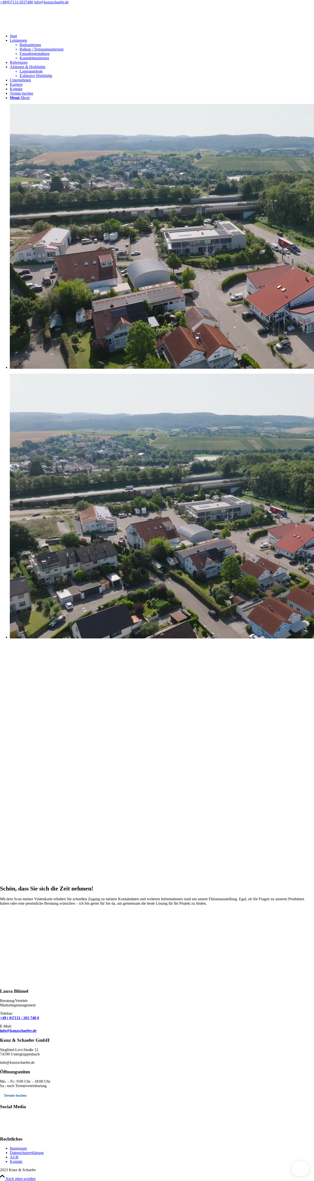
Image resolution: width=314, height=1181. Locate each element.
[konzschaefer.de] (37, 27)
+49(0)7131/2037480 (16, 2)
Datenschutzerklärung (27, 1153)
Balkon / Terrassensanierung (42, 49)
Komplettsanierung (34, 58)
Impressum (18, 1148)
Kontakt (16, 1161)
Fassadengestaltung (35, 53)
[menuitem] (162, 36)
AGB (14, 1157)
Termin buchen (15, 1095)
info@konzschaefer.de (51, 2)
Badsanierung (30, 45)
